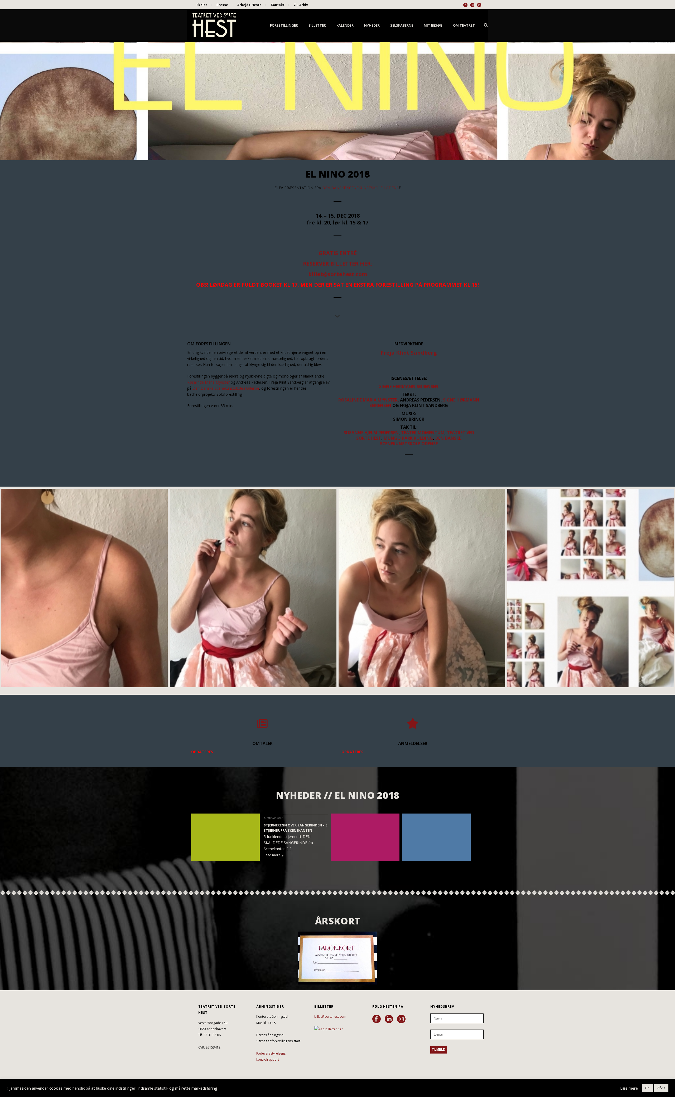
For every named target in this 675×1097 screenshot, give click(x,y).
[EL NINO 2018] (84, 588)
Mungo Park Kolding (408, 438)
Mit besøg (433, 25)
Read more (272, 855)
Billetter (317, 25)
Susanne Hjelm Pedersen (371, 432)
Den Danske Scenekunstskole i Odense (225, 388)
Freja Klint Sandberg (409, 352)
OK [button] (647, 1087)
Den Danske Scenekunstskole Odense (420, 441)
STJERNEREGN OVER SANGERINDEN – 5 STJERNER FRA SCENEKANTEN (295, 828)
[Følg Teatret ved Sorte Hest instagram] (401, 1019)
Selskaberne (401, 25)
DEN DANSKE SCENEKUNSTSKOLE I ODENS (360, 187)
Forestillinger (284, 25)
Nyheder (372, 25)
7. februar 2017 (273, 818)
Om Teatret (464, 25)
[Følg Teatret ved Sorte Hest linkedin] (389, 1019)
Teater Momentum (423, 432)
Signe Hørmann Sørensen (408, 386)
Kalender (345, 25)
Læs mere (629, 1088)
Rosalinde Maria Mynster (208, 382)
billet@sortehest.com (330, 1016)
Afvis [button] (661, 1087)
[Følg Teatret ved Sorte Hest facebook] (376, 1019)
